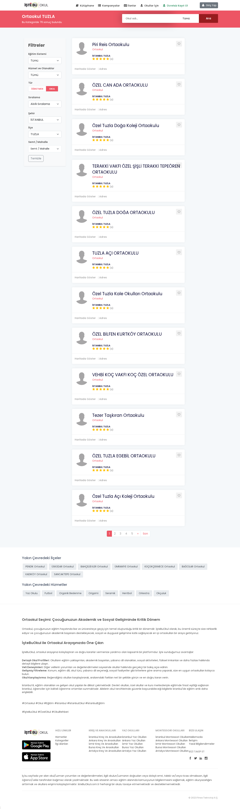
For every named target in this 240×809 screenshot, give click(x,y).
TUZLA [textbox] (35, 134)
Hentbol (127, 593)
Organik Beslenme (70, 593)
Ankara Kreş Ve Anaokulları (103, 740)
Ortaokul (97, 49)
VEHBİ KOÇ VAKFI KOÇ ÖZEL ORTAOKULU (132, 375)
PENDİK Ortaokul (35, 566)
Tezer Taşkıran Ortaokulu (118, 415)
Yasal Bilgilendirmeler (202, 744)
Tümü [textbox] (34, 61)
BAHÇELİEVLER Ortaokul (94, 566)
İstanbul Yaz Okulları (134, 737)
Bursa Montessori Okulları (170, 747)
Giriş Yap (210, 5)
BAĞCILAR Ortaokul (193, 566)
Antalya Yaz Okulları (134, 751)
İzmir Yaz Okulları (132, 744)
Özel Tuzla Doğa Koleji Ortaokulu (125, 125)
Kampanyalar (111, 5)
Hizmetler (61, 737)
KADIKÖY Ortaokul (36, 574)
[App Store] (36, 756)
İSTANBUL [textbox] (37, 120)
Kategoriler (62, 740)
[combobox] (44, 60)
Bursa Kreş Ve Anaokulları (103, 747)
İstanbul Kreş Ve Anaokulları (103, 737)
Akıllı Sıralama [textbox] (40, 104)
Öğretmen (37, 88)
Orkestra (144, 593)
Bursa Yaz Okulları (133, 747)
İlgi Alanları (61, 744)
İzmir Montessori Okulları (170, 744)
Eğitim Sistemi (37, 54)
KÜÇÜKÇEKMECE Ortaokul (160, 566)
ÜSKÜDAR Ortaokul (63, 566)
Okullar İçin (151, 5)
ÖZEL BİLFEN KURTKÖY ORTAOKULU (127, 334)
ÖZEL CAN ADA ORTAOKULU (120, 85)
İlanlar (131, 5)
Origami (93, 593)
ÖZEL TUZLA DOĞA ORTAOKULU (123, 212)
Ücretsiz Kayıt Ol (177, 5)
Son (145, 534)
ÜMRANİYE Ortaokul (126, 566)
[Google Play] (36, 744)
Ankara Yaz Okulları (133, 740)
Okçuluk (161, 593)
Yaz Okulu (31, 593)
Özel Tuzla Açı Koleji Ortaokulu (123, 496)
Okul (52, 88)
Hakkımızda (196, 737)
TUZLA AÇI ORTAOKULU (115, 253)
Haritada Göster (85, 69)
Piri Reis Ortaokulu (110, 44)
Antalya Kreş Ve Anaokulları (103, 751)
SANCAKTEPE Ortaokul (67, 574)
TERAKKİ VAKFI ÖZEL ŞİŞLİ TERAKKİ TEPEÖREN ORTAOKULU (136, 169)
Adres (103, 69)
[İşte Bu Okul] (36, 732)
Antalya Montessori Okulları (170, 751)
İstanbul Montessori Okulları (170, 737)
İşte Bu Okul (36, 5)
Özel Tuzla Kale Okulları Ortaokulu (127, 294)
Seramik (110, 593)
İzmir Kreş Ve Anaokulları (103, 744)
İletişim (193, 740)
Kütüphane (86, 5)
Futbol (48, 593)
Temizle (36, 158)
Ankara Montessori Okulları (170, 740)
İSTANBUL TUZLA (101, 55)
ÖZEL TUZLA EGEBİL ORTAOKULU (123, 456)
